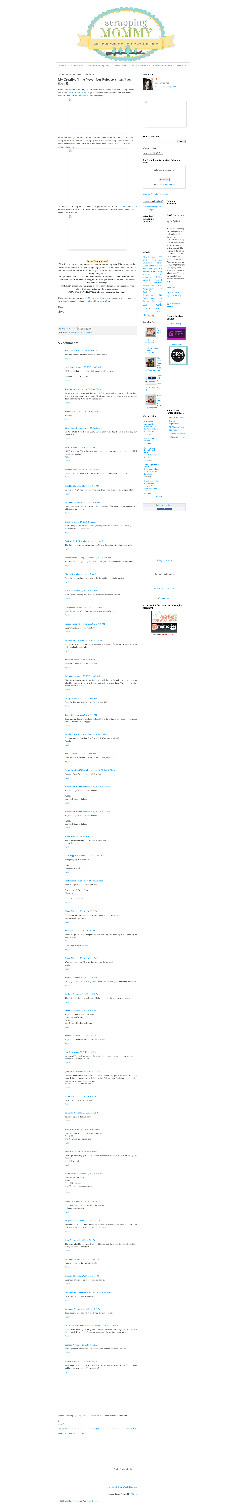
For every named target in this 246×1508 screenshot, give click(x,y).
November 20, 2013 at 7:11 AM (84, 590)
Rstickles (68, 469)
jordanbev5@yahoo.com (75, 1292)
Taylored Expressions (148, 293)
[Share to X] (84, 328)
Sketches (146, 285)
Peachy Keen (149, 271)
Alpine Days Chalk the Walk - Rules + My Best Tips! (151, 428)
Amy (67, 447)
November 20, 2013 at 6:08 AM (86, 486)
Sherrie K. (69, 1129)
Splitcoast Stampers (177, 437)
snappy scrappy (71, 623)
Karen (67, 1096)
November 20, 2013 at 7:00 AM (84, 574)
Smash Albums (156, 285)
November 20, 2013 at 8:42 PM (99, 1292)
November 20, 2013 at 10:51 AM (96, 811)
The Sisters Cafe (151, 480)
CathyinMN (70, 607)
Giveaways (147, 262)
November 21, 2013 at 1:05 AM (86, 1344)
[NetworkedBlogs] (164, 505)
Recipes (152, 277)
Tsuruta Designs (150, 438)
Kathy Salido (70, 1173)
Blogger (134, 1494)
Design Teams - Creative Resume (151, 65)
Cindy (67, 698)
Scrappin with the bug (74, 557)
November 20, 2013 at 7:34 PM (82, 1240)
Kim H (68, 1361)
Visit (164, 589)
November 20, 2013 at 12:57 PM (84, 911)
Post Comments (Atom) (78, 1433)
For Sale (182, 65)
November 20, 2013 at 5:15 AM (90, 428)
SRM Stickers (176, 344)
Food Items (156, 259)
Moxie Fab (147, 268)
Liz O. (67, 1010)
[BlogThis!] (81, 328)
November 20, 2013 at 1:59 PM (84, 958)
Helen (67, 836)
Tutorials (120, 65)
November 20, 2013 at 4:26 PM (84, 1096)
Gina (67, 1239)
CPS (160, 257)
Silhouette (158, 282)
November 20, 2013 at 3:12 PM (85, 994)
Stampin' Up (152, 289)
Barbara (68, 1344)
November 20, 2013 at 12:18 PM (90, 880)
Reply (67, 358)
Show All (159, 497)
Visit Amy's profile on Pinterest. (156, 194)
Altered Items (149, 257)
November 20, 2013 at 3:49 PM (83, 1052)
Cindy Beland (71, 427)
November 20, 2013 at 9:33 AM (95, 734)
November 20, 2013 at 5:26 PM (89, 1173)
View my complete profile (165, 86)
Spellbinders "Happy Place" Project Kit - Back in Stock (152, 471)
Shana (67, 911)
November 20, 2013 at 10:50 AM (96, 786)
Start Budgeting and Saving (151, 455)
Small (134, 206)
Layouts (152, 265)
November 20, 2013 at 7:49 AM (92, 623)
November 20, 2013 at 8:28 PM (86, 1275)
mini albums (152, 311)
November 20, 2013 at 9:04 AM (84, 698)
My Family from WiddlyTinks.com (123, 1487)
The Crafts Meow (152, 296)
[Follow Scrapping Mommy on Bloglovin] (153, 201)
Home (62, 65)
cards (158, 304)
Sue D (67, 1051)
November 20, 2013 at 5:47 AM (83, 447)
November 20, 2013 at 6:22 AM (83, 521)
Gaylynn (68, 993)
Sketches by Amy (99, 65)
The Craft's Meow (176, 417)
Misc (159, 265)
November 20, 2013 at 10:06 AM (82, 753)
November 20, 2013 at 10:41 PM (87, 1309)
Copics (146, 259)
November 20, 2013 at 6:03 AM (86, 469)
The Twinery (176, 323)
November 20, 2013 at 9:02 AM (87, 676)
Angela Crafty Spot (73, 734)
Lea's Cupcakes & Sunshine (151, 465)
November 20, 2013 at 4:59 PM (84, 1151)
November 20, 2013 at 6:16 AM (87, 502)
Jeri (66, 753)
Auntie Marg (70, 640)
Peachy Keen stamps (177, 433)
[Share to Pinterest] (89, 328)
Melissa (68, 1035)
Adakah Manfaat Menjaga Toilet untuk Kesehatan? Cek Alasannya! (151, 487)
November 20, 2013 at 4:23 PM (87, 1071)
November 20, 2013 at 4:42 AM (85, 411)
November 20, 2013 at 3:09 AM (88, 367)
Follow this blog (164, 509)
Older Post (131, 1428)
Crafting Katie (71, 541)
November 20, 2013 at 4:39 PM (86, 1112)
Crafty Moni (70, 880)
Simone (68, 411)
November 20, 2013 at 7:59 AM (86, 659)
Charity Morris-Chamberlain (78, 1325)
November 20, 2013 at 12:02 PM (90, 855)
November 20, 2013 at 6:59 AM (98, 557)
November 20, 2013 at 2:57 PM (84, 977)
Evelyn (68, 1151)
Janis (67, 930)
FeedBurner (170, 184)
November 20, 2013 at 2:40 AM (88, 350)
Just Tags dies (73, 137)
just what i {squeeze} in (149, 422)
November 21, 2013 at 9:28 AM (84, 1361)
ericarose (68, 1275)
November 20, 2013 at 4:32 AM (88, 389)
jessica (67, 590)
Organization (157, 268)
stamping (89, 332)
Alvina (68, 574)
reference (147, 440)
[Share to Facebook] (87, 328)
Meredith (69, 659)
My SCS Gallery (173, 292)
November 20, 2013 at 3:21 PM (84, 1035)
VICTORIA (70, 350)
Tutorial (155, 301)
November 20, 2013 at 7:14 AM (89, 607)
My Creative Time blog (98, 297)
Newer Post (63, 1428)
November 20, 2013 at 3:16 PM (84, 1010)
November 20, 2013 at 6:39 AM (91, 541)
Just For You (127, 137)
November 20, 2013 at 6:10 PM (84, 1201)
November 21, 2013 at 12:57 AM (105, 1325)
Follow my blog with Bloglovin (152, 208)
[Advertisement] (175, 387)
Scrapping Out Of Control (76, 770)
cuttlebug (157, 308)
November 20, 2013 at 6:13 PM (88, 1220)
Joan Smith (70, 389)
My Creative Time (78, 92)
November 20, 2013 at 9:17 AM (84, 714)
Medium (123, 206)
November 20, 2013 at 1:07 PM (83, 930)
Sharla (68, 977)
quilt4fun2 (69, 1071)
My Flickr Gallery (174, 295)
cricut (146, 308)
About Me (77, 65)
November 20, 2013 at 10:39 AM (102, 770)
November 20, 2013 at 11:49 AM (84, 836)
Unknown (69, 502)
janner (68, 1201)
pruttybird (69, 367)
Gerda (67, 958)
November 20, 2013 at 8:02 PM (86, 1259)
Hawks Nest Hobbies (73, 786)
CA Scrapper (70, 855)
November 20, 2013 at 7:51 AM (89, 640)
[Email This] (78, 328)
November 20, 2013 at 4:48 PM (87, 1129)
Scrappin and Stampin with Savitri (149, 450)
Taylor (67, 714)
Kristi (67, 521)
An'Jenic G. (70, 1220)
